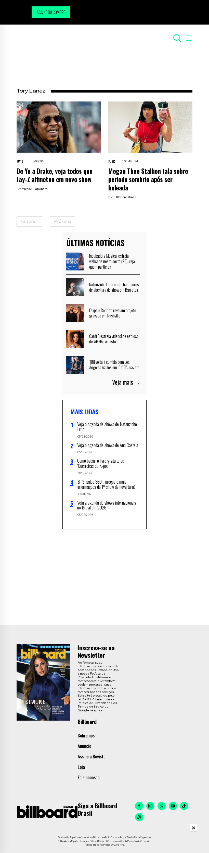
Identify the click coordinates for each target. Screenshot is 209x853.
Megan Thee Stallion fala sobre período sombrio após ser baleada (148, 179)
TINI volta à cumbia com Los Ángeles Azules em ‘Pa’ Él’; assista (114, 365)
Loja (81, 767)
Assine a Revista (92, 756)
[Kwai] (139, 817)
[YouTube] (173, 806)
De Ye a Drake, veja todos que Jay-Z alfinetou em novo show (55, 175)
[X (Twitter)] (162, 806)
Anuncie (84, 746)
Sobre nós (86, 735)
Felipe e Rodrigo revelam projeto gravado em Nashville (112, 313)
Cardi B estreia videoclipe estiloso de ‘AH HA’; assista (114, 339)
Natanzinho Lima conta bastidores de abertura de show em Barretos (114, 287)
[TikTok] (184, 806)
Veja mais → (126, 382)
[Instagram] (150, 806)
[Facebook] (139, 806)
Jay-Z (20, 161)
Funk (111, 161)
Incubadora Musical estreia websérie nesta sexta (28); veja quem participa (112, 261)
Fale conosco (89, 777)
